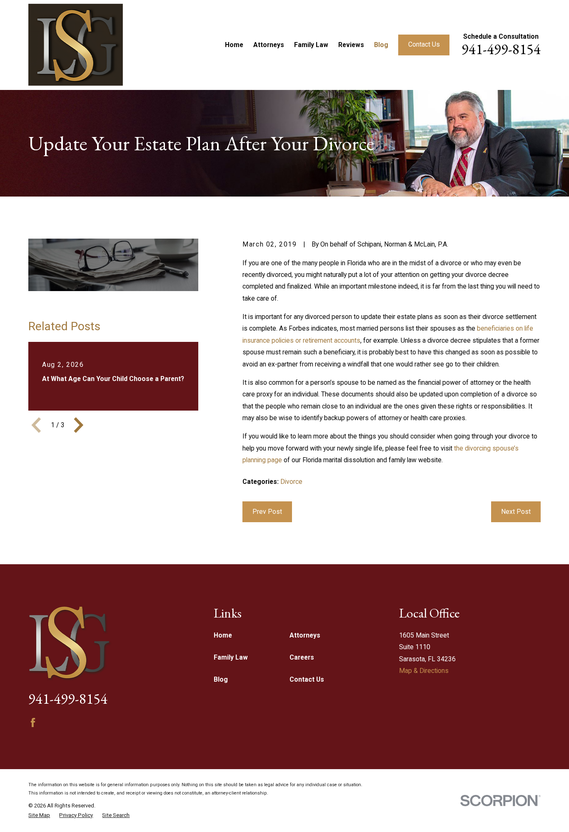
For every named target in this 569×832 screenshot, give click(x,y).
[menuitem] (39, 815)
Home (223, 635)
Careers (301, 657)
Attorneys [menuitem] (268, 45)
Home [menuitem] (234, 45)
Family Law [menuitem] (311, 45)
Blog (221, 679)
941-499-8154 (501, 49)
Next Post (516, 512)
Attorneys (304, 635)
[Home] (75, 45)
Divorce (291, 482)
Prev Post (267, 512)
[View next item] (79, 425)
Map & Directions (424, 671)
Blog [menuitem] (381, 45)
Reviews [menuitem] (351, 45)
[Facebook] (32, 722)
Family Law (231, 657)
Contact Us (424, 44)
